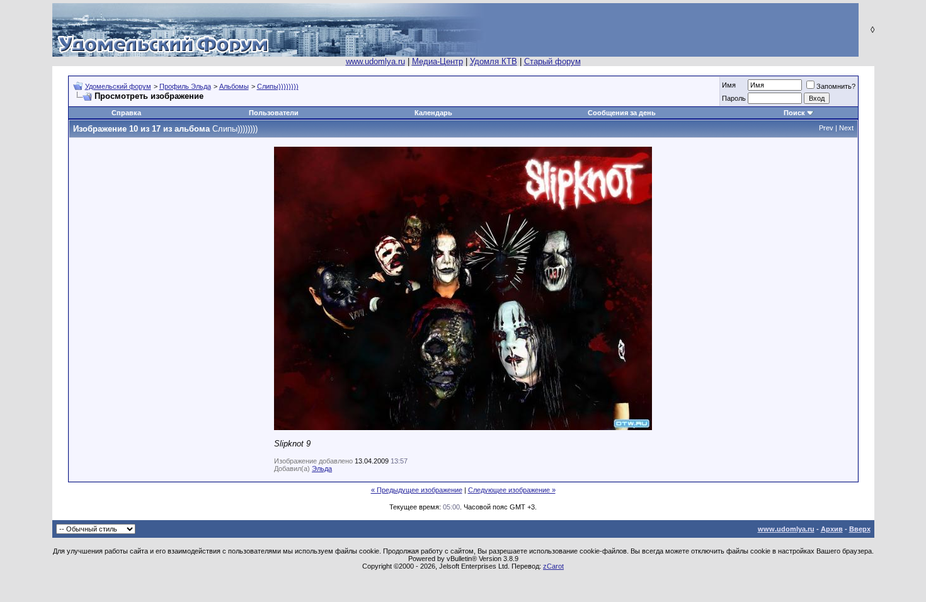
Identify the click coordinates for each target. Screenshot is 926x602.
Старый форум (552, 61)
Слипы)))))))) (278, 86)
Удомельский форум (118, 86)
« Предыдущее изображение (416, 490)
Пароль (734, 98)
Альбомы (234, 86)
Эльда (322, 468)
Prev (826, 128)
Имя (729, 85)
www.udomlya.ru (375, 61)
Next (846, 128)
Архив (832, 529)
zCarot (553, 566)
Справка (126, 112)
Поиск (794, 112)
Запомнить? (835, 86)
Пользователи (274, 112)
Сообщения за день (622, 112)
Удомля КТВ (493, 61)
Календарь (433, 112)
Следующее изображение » (512, 490)
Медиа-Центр (437, 61)
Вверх (860, 529)
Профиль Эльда (185, 86)
